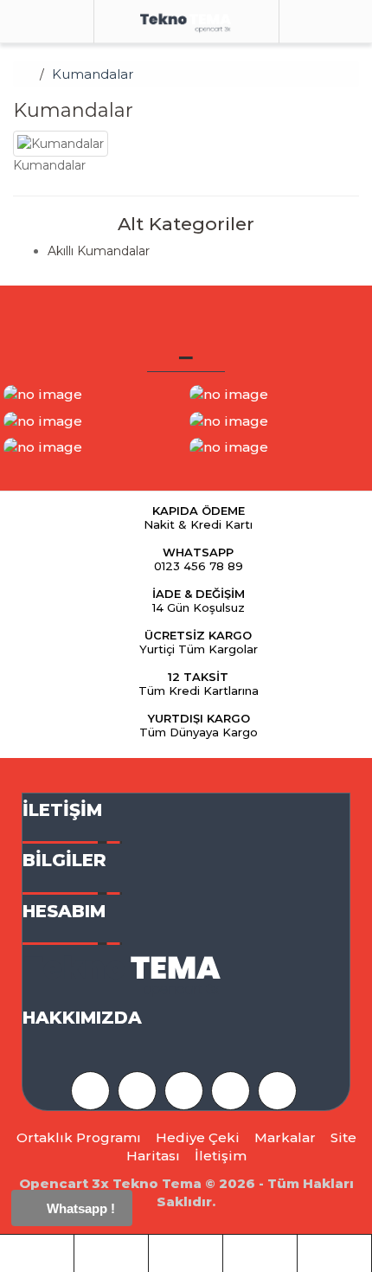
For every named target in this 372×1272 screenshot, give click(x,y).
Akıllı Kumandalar (99, 251)
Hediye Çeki (198, 1137)
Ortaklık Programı (78, 1137)
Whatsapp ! (79, 1208)
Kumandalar (92, 74)
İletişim (221, 1155)
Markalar (285, 1137)
